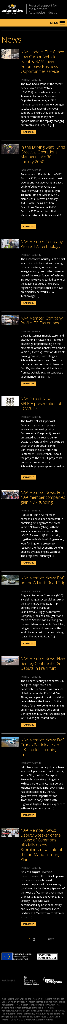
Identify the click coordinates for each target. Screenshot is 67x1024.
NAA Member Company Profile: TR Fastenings (42, 320)
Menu (54, 23)
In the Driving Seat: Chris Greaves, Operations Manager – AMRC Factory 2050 (43, 154)
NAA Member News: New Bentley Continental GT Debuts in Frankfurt (43, 663)
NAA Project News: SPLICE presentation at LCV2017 (41, 403)
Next (51, 939)
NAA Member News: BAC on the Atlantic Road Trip (43, 580)
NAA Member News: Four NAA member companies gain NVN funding (43, 497)
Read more (28, 132)
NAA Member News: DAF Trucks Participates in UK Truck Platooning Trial (42, 747)
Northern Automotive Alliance (12, 9)
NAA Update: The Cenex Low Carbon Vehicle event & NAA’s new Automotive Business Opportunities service (42, 61)
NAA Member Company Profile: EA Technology (42, 244)
